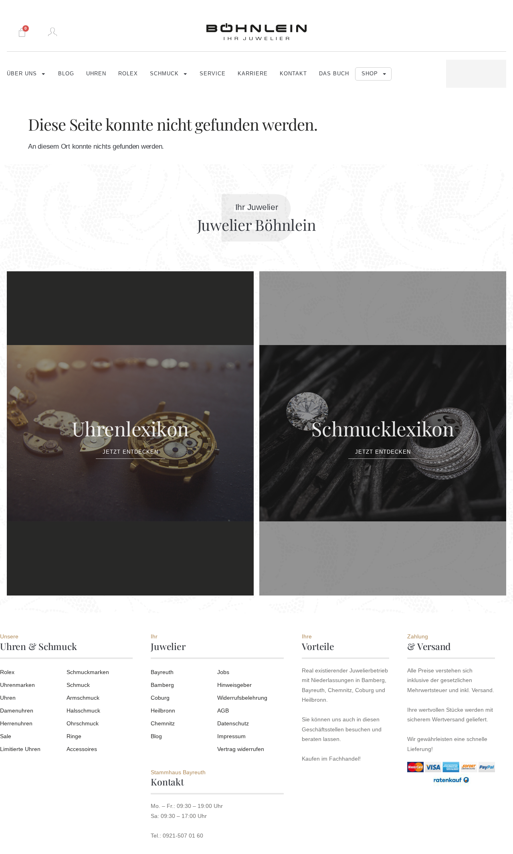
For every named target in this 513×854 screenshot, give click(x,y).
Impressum (231, 736)
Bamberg (162, 685)
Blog (66, 74)
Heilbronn (163, 710)
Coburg (160, 698)
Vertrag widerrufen (240, 749)
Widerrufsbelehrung (242, 698)
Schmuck (164, 74)
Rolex (128, 74)
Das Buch (334, 74)
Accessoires (82, 749)
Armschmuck (83, 698)
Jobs (223, 672)
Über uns (22, 74)
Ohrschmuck (83, 723)
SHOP (370, 74)
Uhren (96, 74)
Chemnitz (163, 723)
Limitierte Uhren (20, 749)
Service (213, 74)
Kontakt (293, 74)
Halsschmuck (83, 710)
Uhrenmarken (17, 685)
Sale (5, 736)
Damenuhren (16, 710)
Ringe (74, 736)
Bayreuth (162, 672)
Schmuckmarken (88, 672)
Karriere (253, 74)
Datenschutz (233, 723)
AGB (223, 710)
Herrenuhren (16, 723)
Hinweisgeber (234, 685)
